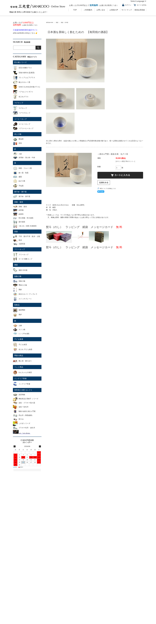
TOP (75, 10)
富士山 (21, 419)
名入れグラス (24, 97)
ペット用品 (18, 367)
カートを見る (141, 5)
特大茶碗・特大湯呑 (26, 218)
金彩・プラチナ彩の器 (27, 403)
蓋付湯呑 (22, 222)
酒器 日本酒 (64, 22)
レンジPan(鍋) (24, 333)
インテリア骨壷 (20, 378)
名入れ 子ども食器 (25, 349)
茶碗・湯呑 (18, 202)
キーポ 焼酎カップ (25, 259)
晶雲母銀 (22, 394)
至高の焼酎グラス (25, 68)
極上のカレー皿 (24, 82)
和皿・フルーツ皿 (25, 168)
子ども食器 (18, 339)
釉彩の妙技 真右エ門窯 (27, 411)
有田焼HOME (49, 22)
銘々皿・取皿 (24, 173)
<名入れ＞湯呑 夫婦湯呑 (28, 226)
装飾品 (17, 305)
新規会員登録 (140, 10)
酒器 (57, 22)
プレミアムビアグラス (27, 77)
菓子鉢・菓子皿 (20, 192)
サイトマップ (127, 10)
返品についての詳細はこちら (108, 188)
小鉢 (20, 154)
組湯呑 (21, 214)
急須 (20, 240)
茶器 (16, 232)
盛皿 (20, 177)
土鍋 (20, 325)
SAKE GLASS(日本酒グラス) (29, 87)
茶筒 (20, 143)
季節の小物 (23, 285)
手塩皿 (21, 186)
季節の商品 (18, 355)
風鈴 (20, 289)
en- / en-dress (24, 433)
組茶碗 (21, 210)
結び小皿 (22, 181)
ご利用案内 (88, 10)
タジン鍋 (22, 329)
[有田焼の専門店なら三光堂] (37, 9)
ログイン (128, 5)
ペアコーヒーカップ (26, 128)
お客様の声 (114, 10)
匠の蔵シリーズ (20, 62)
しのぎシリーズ (24, 423)
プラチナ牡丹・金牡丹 (27, 428)
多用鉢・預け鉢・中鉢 (27, 157)
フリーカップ (19, 249)
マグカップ (18, 103)
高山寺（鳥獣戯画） (26, 415)
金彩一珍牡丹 (24, 407)
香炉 (20, 314)
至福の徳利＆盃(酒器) (27, 73)
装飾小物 (17, 276)
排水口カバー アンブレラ (28, 294)
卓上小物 (17, 134)
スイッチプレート (25, 299)
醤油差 (21, 139)
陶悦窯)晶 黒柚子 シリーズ (28, 399)
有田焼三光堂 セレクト (23, 390)
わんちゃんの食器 (25, 372)
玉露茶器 (22, 244)
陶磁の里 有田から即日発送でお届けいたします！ (28, 12)
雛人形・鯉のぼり (25, 361)
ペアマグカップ (24, 113)
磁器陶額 (22, 310)
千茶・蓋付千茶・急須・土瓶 (29, 236)
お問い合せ (101, 10)
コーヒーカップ (20, 119)
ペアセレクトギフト (26, 92)
